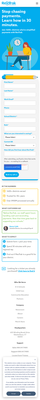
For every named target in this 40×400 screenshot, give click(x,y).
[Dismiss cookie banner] (35, 359)
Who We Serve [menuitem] (20, 282)
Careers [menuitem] (20, 318)
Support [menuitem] (20, 343)
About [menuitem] (20, 314)
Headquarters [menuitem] (20, 328)
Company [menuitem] (20, 305)
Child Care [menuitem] (20, 291)
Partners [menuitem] (20, 299)
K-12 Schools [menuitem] (20, 287)
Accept (13, 393)
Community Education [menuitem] (20, 295)
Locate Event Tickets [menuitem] (20, 355)
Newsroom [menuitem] (20, 310)
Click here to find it (26, 271)
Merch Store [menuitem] (20, 322)
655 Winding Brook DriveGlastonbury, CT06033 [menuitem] (20, 334)
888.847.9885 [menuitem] (20, 348)
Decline (28, 393)
